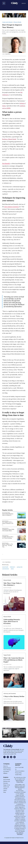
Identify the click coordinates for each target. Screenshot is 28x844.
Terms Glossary (7, 769)
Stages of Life (6, 785)
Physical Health (17, 22)
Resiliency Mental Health (9, 139)
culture (12, 568)
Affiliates (5, 773)
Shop (4, 792)
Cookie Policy (18, 774)
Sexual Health (6, 779)
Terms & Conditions (19, 771)
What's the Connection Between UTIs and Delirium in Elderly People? (14, 660)
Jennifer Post (8, 664)
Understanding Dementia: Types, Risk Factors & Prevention (12, 621)
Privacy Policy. (20, 782)
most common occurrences (11, 206)
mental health (5, 567)
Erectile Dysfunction (5, 528)
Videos (5, 790)
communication (5, 568)
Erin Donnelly (6, 163)
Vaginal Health (7, 655)
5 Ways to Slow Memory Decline (14, 696)
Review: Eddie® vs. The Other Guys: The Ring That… (7, 545)
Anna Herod (8, 626)
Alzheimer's (12, 567)
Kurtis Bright (8, 587)
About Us (5, 766)
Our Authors (6, 771)
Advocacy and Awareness (10, 693)
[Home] (14, 3)
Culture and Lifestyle (7, 22)
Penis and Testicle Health (6, 512)
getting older (19, 567)
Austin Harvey (7, 562)
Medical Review (7, 767)
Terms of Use (19, 780)
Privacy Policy (18, 772)
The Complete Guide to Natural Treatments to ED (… (7, 523)
